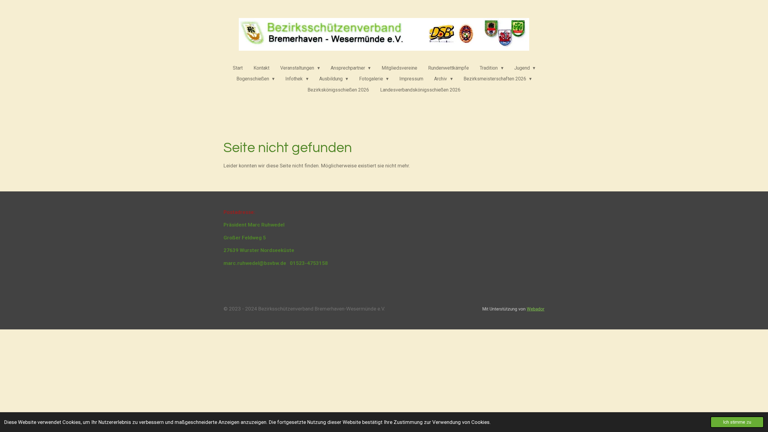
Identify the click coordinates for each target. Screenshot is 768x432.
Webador (535, 309)
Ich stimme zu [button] (737, 422)
